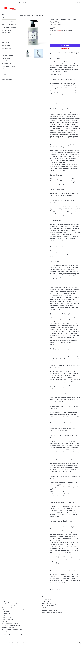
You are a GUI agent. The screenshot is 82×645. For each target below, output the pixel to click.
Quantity (51, 34)
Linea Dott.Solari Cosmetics (9, 24)
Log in (19, 2)
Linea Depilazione (6, 45)
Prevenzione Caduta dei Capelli (9, 27)
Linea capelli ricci (6, 42)
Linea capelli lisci (5, 39)
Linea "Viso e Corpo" (6, 48)
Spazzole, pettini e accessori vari (9, 55)
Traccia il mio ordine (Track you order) (8, 67)
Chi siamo (4, 74)
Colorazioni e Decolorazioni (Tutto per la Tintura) (8, 31)
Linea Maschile (5, 35)
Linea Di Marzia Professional (8, 21)
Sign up (24, 2)
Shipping (59, 30)
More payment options (65, 48)
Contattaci (4, 71)
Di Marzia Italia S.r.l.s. (15, 642)
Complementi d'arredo (7, 63)
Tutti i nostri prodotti (6, 18)
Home (3, 14)
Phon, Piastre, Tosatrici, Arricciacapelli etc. (7, 59)
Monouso (4, 52)
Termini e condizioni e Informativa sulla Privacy (9, 78)
